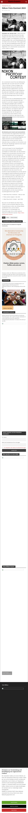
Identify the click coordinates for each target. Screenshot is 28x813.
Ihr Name (4, 437)
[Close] (26, 769)
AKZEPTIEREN (14, 802)
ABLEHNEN (14, 810)
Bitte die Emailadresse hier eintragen (11, 442)
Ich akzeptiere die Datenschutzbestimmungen (15, 447)
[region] (14, 790)
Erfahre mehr (5, 798)
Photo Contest (14, 217)
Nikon (7, 217)
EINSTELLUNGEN (14, 806)
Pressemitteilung (6, 6)
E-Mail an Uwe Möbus (7, 308)
